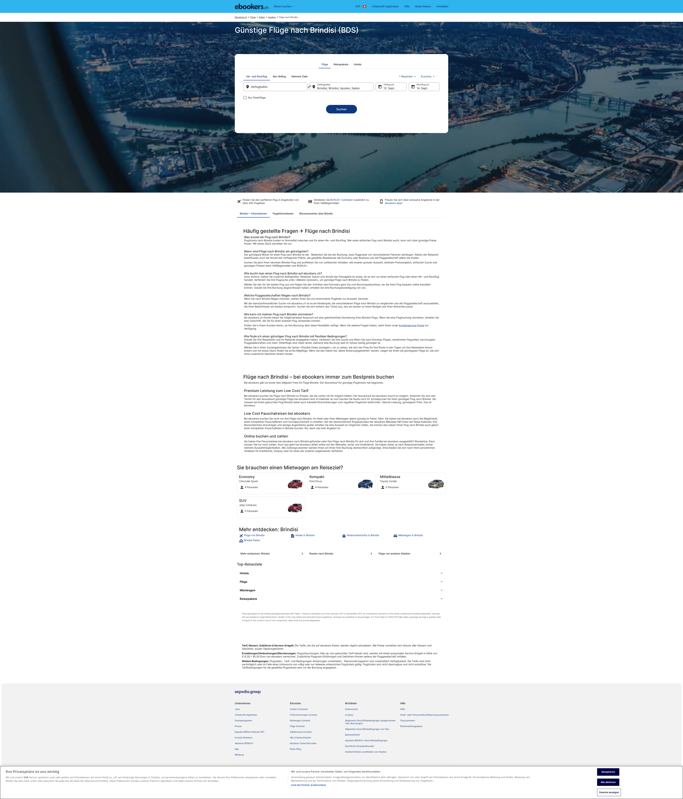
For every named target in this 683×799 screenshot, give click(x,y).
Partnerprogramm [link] (243, 720)
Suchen (341, 109)
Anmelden (442, 6)
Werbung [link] (239, 754)
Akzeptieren (608, 771)
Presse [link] (238, 726)
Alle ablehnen (608, 782)
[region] (341, 782)
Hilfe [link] (402, 709)
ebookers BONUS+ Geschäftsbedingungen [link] (366, 740)
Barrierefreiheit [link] (352, 734)
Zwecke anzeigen (609, 792)
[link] (264, 536)
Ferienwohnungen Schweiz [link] (303, 714)
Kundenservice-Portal (411, 325)
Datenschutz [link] (351, 709)
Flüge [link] (253, 17)
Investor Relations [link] (244, 737)
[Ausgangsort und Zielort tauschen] (309, 86)
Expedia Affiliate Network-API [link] (249, 732)
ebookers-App (393, 203)
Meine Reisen (423, 6)
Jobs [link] (237, 709)
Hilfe (406, 6)
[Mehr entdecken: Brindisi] (272, 553)
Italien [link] (262, 17)
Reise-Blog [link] (295, 749)
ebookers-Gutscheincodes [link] (303, 743)
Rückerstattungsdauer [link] (411, 726)
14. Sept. (422, 88)
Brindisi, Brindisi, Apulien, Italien (338, 88)
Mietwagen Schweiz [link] (300, 720)
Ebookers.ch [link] (241, 17)
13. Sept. (389, 88)
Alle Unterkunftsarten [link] (300, 737)
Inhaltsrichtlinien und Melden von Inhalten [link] (365, 751)
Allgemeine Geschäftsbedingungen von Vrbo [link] (367, 729)
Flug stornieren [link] (407, 720)
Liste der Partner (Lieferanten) (308, 785)
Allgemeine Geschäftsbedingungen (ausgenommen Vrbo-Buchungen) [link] (370, 722)
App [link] (237, 749)
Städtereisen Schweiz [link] (301, 732)
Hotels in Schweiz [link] (299, 709)
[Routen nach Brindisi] (341, 553)
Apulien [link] (272, 17)
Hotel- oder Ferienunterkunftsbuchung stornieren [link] (424, 714)
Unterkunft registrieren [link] (246, 714)
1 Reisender (406, 76)
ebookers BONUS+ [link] (244, 743)
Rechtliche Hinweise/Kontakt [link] (359, 746)
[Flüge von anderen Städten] (410, 553)
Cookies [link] (349, 714)
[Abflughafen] (275, 87)
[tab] (325, 64)
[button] (341, 573)
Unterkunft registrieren (385, 6)
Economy (426, 76)
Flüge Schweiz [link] (297, 726)
